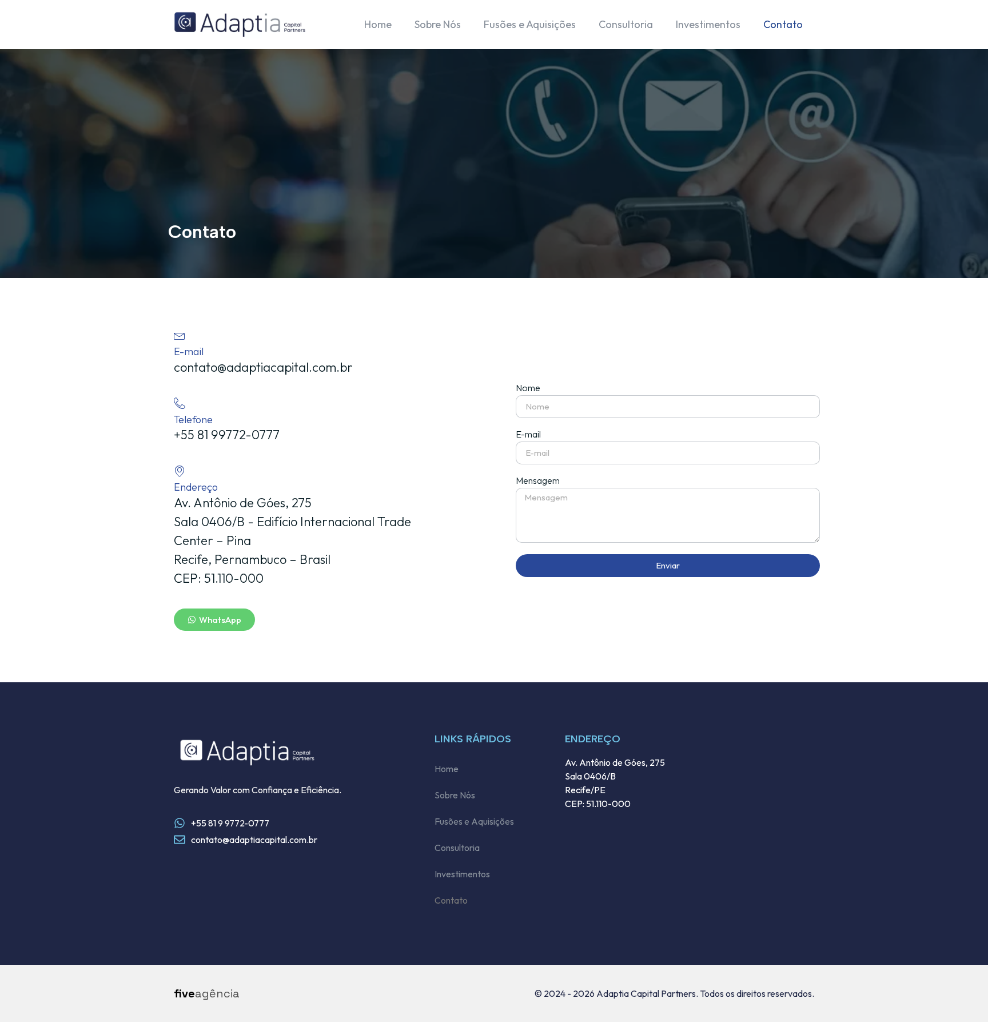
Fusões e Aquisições (530, 24)
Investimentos (708, 24)
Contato (783, 24)
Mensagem (538, 481)
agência (207, 993)
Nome (528, 388)
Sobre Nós (438, 24)
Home (378, 24)
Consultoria (626, 24)
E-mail (528, 435)
